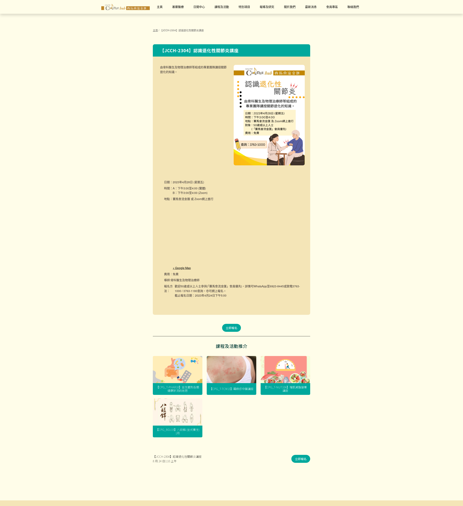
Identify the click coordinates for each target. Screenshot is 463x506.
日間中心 (199, 7)
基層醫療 (178, 7)
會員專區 (332, 7)
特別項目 (244, 7)
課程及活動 (221, 7)
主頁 (160, 7)
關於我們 (290, 7)
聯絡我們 (353, 7)
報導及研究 (267, 7)
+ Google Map (182, 268)
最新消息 (311, 7)
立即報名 (231, 328)
